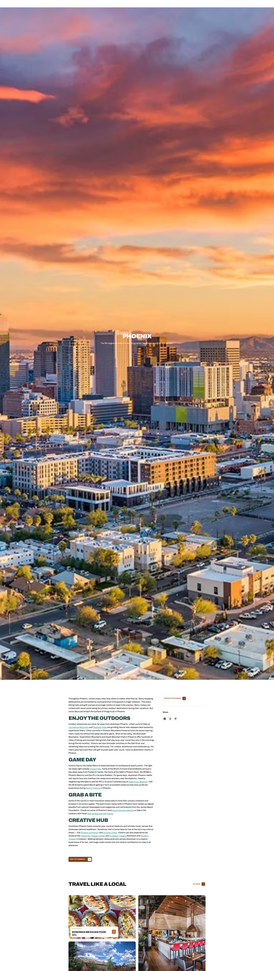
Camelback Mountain (78, 727)
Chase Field (95, 769)
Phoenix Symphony (90, 832)
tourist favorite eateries (123, 810)
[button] (116, 3)
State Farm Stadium (138, 781)
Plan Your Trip (142, 4)
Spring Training (93, 788)
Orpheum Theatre (117, 836)
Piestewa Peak (100, 727)
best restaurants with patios (100, 813)
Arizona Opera (110, 832)
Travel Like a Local (157, 4)
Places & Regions (116, 4)
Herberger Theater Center (93, 836)
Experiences (130, 4)
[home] (19, 4)
